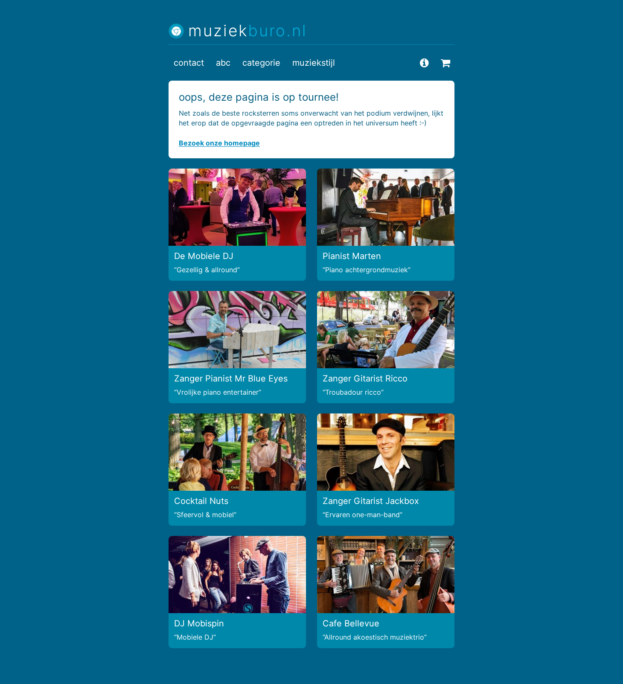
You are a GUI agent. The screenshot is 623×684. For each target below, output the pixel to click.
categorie (261, 63)
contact (189, 63)
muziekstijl (313, 63)
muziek (247, 31)
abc (223, 63)
